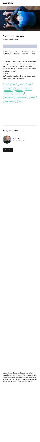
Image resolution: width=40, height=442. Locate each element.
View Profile (8, 150)
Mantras (33, 97)
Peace (21, 84)
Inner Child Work (9, 97)
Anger (13, 84)
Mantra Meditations (9, 101)
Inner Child (7, 89)
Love (6, 84)
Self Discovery (8, 93)
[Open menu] (36, 3)
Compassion (18, 89)
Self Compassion (22, 97)
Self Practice (20, 93)
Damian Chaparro (11, 39)
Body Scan (28, 89)
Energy (29, 84)
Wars (20, 101)
